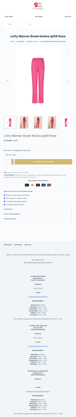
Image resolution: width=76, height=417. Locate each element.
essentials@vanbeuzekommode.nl (38, 391)
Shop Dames (9, 16)
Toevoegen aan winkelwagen (43, 162)
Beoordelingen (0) (10, 219)
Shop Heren (38, 16)
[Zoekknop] (29, 24)
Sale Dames (23, 177)
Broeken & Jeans (21, 175)
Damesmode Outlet (58, 175)
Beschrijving (8, 209)
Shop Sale (68, 16)
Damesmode (46, 175)
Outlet (15, 177)
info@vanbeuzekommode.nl (38, 297)
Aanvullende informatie (12, 214)
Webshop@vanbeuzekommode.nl (40, 263)
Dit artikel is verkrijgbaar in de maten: (17, 150)
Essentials (8, 177)
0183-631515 (39, 260)
